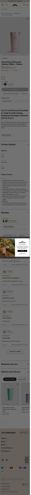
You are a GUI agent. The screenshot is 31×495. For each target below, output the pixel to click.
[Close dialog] (28, 239)
